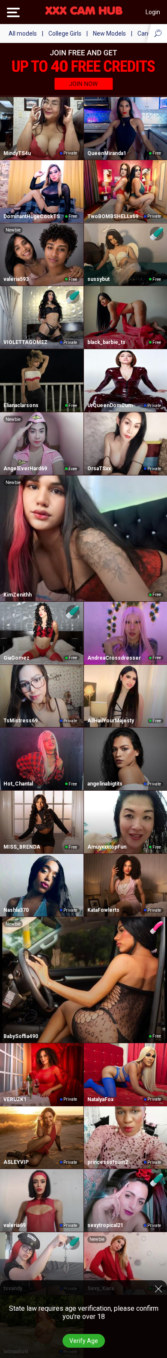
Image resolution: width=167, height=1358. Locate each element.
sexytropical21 (105, 1225)
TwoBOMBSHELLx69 (112, 216)
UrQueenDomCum (110, 405)
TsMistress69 (20, 721)
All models (23, 33)
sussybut (98, 279)
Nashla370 (16, 910)
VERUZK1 (15, 1099)
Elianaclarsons (21, 405)
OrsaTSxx (99, 469)
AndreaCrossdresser (114, 658)
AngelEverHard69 (25, 469)
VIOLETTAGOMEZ (25, 342)
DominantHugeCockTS (31, 216)
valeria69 (14, 1225)
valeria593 (16, 279)
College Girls (64, 33)
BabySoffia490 (20, 1036)
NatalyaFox (100, 1099)
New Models (109, 33)
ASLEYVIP (16, 1162)
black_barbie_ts (106, 342)
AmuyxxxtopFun (106, 847)
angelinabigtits (104, 784)
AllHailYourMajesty (110, 721)
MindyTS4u (17, 153)
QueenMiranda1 (106, 153)
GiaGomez (16, 658)
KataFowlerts (103, 910)
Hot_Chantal (18, 784)
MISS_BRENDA (21, 847)
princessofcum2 (107, 1162)
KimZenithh (17, 595)
